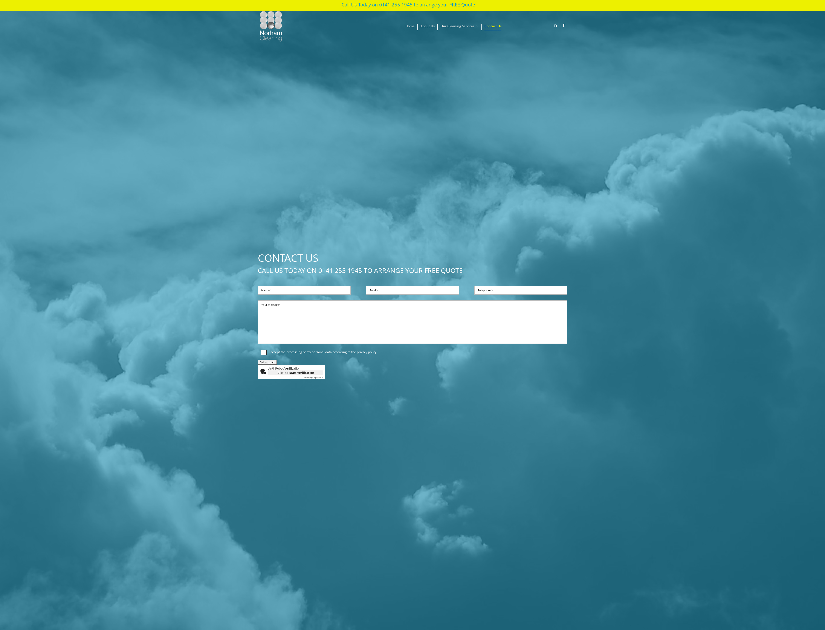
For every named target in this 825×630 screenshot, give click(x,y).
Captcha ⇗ (313, 377)
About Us (427, 26)
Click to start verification (296, 373)
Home (410, 26)
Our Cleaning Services (457, 26)
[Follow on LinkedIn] (555, 25)
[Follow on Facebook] (563, 25)
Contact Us (492, 26)
